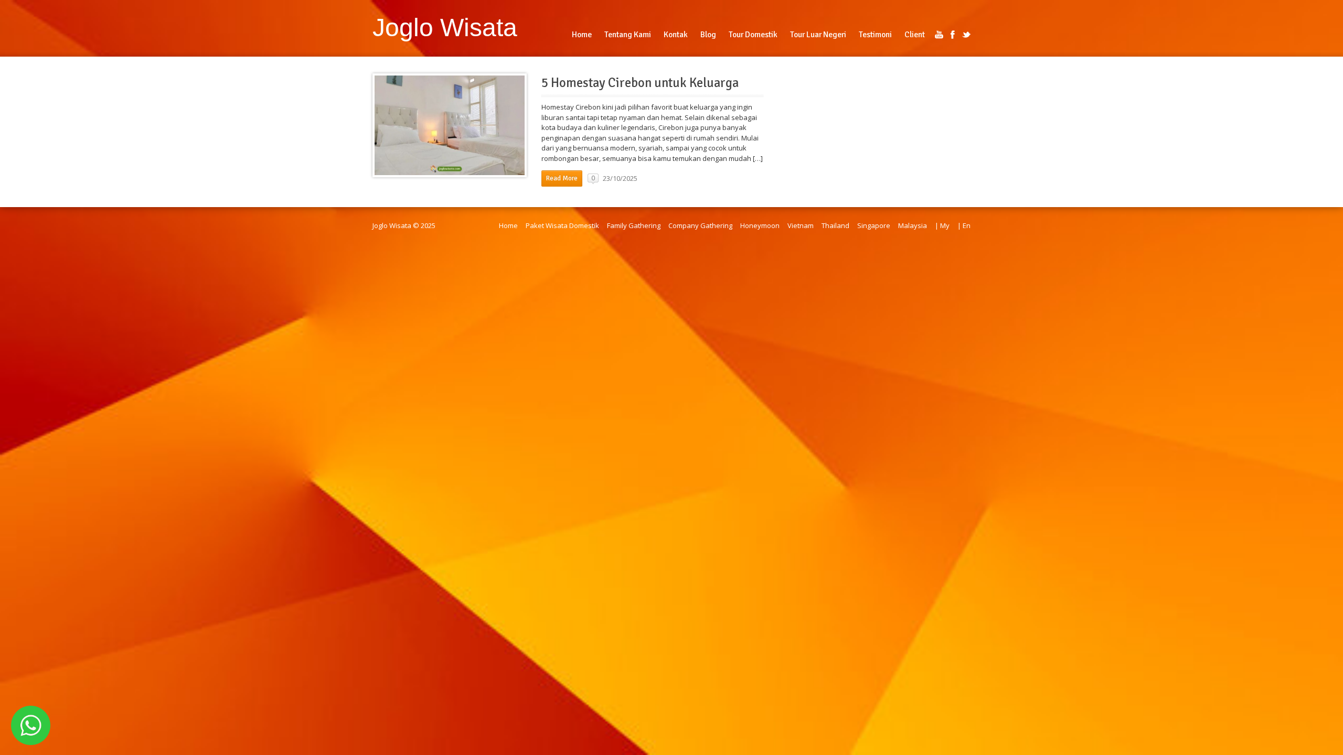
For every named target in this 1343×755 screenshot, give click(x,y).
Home (508, 225)
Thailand (835, 225)
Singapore (873, 225)
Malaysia (912, 225)
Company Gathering (700, 225)
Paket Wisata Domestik (562, 225)
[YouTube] (939, 34)
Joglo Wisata (444, 27)
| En (964, 225)
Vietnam (800, 225)
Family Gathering (633, 225)
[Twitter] (966, 34)
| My (942, 225)
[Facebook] (952, 34)
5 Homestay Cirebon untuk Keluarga (640, 83)
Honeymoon (760, 225)
